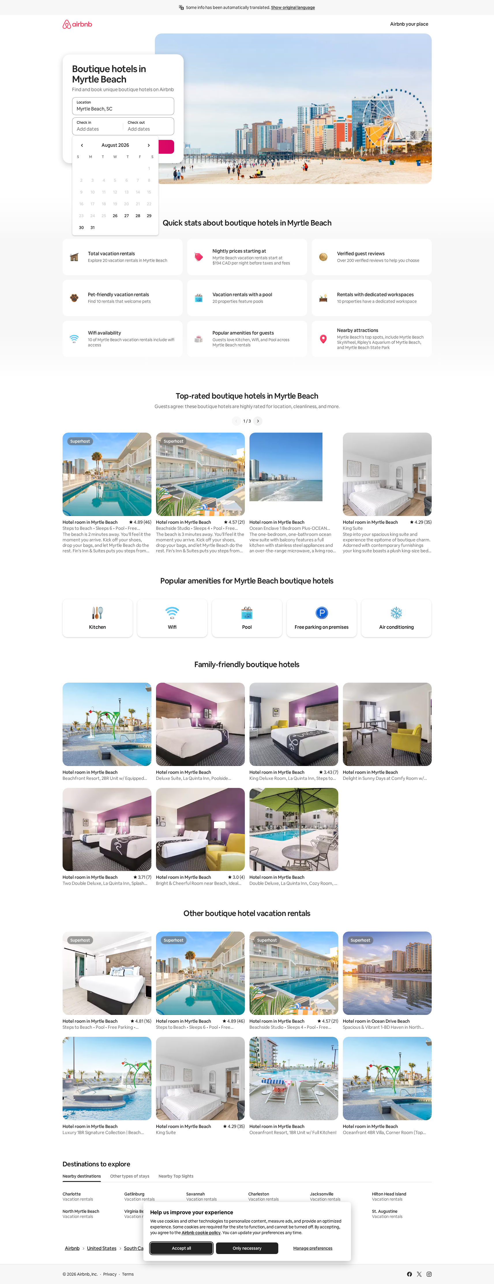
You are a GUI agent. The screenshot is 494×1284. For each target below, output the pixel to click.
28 (138, 215)
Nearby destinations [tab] (82, 1176)
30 (81, 227)
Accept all (181, 1248)
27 (126, 215)
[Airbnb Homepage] (77, 24)
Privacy (110, 1274)
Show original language (293, 7)
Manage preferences (313, 1248)
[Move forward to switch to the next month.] (148, 145)
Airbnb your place (409, 24)
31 (93, 227)
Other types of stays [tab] (129, 1176)
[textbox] (98, 128)
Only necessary (247, 1248)
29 (149, 215)
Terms (128, 1274)
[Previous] (236, 421)
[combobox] (123, 108)
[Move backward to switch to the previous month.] (82, 145)
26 (115, 215)
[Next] (257, 421)
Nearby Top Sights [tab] (176, 1176)
